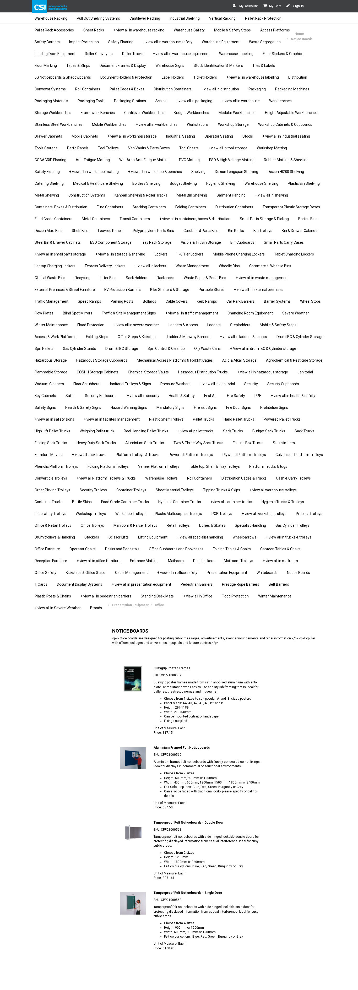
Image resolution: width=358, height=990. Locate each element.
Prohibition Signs (274, 407)
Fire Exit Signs (205, 407)
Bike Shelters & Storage (169, 289)
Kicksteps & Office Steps (86, 572)
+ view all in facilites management (112, 419)
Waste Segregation (265, 42)
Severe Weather (295, 313)
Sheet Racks (93, 30)
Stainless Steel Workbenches (59, 124)
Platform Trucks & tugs (268, 466)
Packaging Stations (130, 101)
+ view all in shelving (271, 195)
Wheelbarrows (244, 537)
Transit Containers (135, 219)
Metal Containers (96, 219)
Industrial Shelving (185, 18)
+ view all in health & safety (293, 396)
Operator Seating (218, 136)
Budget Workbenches (191, 113)
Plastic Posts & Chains (53, 596)
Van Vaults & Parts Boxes (149, 148)
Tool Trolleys (108, 148)
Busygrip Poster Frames (172, 668)
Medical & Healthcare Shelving (98, 183)
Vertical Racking (222, 18)
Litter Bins (108, 278)
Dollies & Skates (212, 525)
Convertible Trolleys (51, 478)
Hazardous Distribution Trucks (203, 372)
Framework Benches (98, 113)
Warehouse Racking (51, 18)
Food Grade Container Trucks (125, 502)
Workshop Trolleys (91, 514)
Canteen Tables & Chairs (280, 549)
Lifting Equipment (152, 537)
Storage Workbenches (53, 113)
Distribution (297, 77)
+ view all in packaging (194, 101)
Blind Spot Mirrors (77, 313)
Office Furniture (47, 549)
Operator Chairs (82, 549)
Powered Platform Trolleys (191, 455)
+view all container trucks (231, 502)
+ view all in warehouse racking (138, 30)
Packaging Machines (292, 89)
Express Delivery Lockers (105, 266)
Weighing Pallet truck (97, 431)
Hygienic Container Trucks (179, 502)
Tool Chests (189, 148)
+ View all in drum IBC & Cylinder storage (263, 348)
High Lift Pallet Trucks (52, 431)
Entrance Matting (144, 561)
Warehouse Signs (169, 65)
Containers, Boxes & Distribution (61, 207)
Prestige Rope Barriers (240, 584)
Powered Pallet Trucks (282, 419)
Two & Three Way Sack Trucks (198, 443)
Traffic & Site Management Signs (129, 313)
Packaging (257, 89)
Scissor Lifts (119, 537)
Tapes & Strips (78, 65)
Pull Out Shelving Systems (98, 18)
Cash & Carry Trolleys (293, 478)
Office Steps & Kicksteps (138, 337)
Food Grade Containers (53, 219)
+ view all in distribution (220, 89)
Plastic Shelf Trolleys (166, 419)
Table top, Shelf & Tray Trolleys (214, 466)
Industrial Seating (180, 136)
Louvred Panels (110, 231)
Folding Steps (97, 337)
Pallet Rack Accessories (54, 30)
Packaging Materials (51, 101)
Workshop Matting (272, 148)
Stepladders (240, 325)
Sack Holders (136, 278)
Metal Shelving (47, 195)
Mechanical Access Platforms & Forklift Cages (175, 360)
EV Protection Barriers (122, 289)
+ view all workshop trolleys (264, 514)
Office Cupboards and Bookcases (176, 549)
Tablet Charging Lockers (294, 254)
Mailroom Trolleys (238, 561)
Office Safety (45, 572)
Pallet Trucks (203, 419)
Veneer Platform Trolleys (159, 466)
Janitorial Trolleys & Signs (130, 384)
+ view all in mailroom (280, 561)
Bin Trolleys (262, 231)
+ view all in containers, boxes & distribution (194, 219)
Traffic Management (51, 301)
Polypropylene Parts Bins (153, 231)
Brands (96, 608)
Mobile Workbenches (109, 124)
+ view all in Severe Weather (58, 608)
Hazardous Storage (51, 360)
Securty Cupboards (283, 384)
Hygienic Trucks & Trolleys (283, 502)
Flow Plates (44, 313)
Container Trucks (49, 502)
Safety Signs (45, 407)
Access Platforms (275, 30)
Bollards (149, 301)
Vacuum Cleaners (49, 384)
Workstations (198, 124)
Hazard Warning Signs (129, 407)
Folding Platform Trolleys (108, 466)
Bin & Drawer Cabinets (300, 231)
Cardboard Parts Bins (201, 231)
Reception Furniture (51, 561)
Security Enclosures (101, 396)
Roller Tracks (132, 54)
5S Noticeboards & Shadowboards (63, 77)
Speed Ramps (89, 301)
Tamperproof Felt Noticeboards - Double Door (189, 822)
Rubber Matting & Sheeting (286, 160)
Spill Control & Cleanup (166, 348)
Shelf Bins (80, 231)
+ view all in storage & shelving (120, 254)
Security (251, 384)
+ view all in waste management (262, 278)
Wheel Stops (310, 301)
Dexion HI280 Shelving (286, 172)
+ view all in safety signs (54, 419)
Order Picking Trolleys (52, 490)
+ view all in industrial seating (286, 136)
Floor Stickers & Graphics (283, 54)
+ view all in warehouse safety (167, 42)
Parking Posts (122, 301)
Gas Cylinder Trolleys (292, 525)
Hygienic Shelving (220, 183)
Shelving (198, 172)
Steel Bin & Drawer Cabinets (58, 242)
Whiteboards (267, 572)
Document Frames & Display (123, 65)
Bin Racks (236, 231)
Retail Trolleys (178, 525)
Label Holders (173, 77)
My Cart (275, 6)
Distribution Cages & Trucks (244, 478)
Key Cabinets (45, 396)
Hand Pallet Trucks (239, 419)
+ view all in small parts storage (60, 254)
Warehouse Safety (189, 30)
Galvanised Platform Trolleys (299, 455)
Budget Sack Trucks (268, 431)
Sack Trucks (233, 431)
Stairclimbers (284, 443)
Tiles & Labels (263, 65)
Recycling (82, 278)
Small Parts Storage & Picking (264, 219)
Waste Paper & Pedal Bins (205, 278)
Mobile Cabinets (85, 136)
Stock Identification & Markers (218, 65)
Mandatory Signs (170, 407)
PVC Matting (189, 160)
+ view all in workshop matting (94, 172)
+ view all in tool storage (227, 148)
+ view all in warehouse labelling (252, 77)
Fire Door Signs (238, 407)
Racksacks (165, 278)
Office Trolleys (92, 525)
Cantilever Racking (144, 18)
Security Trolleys (93, 490)
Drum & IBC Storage (121, 348)
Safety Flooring (120, 42)
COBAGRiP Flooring (50, 160)
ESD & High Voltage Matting (231, 160)
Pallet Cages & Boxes (127, 89)
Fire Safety (236, 396)
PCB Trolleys (221, 514)
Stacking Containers (149, 207)
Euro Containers (110, 207)
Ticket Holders (205, 77)
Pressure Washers (175, 384)
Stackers (91, 537)
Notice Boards (298, 572)
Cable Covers (176, 301)
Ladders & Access (183, 325)
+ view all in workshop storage (132, 136)
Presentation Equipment (227, 572)
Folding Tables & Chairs (232, 549)
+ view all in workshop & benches (155, 172)
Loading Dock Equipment (55, 54)
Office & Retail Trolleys (53, 525)
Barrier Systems (277, 301)
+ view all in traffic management (191, 313)
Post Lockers (203, 561)
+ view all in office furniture (99, 561)
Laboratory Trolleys (50, 514)
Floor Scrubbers (86, 384)
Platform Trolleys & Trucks (137, 455)
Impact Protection (84, 42)
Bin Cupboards (242, 242)
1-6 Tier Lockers (190, 254)
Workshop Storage (233, 124)
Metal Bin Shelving (192, 195)
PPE (257, 396)
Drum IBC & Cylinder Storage (299, 337)
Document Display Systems (79, 584)
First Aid (211, 396)
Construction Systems (86, 195)
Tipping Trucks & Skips (221, 490)
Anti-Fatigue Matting (93, 160)
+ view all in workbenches (156, 124)
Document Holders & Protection (126, 77)
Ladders (214, 325)
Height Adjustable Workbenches (291, 113)
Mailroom (176, 561)
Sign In (298, 6)
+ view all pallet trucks (196, 431)
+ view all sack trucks (89, 455)
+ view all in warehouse (241, 101)
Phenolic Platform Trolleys (56, 466)
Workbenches (280, 101)
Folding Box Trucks (248, 443)
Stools (247, 136)
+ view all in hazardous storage (262, 372)
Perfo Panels (78, 148)
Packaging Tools (91, 101)
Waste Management (192, 266)
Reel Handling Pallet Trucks (146, 431)
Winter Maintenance (51, 325)
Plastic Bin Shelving (304, 183)
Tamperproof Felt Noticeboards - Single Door (188, 893)
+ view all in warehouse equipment (181, 54)
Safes (70, 396)
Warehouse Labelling (236, 54)
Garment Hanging (231, 195)
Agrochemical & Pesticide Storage (294, 360)
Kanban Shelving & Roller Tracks (141, 195)
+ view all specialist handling (200, 537)
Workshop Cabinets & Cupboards (285, 124)
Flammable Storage (51, 372)
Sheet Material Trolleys (175, 490)
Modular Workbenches (237, 113)
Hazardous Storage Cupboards (101, 360)
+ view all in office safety (177, 572)
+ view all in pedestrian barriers (105, 596)
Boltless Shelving (146, 183)
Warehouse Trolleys (161, 478)
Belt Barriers (279, 584)
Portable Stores (212, 289)
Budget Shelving (183, 183)
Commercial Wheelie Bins (270, 266)
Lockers (161, 254)
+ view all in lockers (150, 266)
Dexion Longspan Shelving (236, 172)
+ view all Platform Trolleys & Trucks (106, 478)
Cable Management (131, 572)
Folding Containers (190, 207)
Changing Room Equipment (250, 313)
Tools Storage (46, 148)
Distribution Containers (173, 89)
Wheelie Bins (229, 266)
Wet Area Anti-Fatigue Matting (144, 160)
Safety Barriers (47, 42)
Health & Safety (182, 396)
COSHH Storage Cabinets (97, 372)
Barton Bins (307, 219)
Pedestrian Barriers (197, 584)
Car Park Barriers (240, 301)
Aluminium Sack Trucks (144, 443)
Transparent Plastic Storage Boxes (291, 207)
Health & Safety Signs (83, 407)
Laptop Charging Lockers (55, 266)
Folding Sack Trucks (51, 443)
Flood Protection (90, 325)
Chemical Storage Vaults (148, 372)
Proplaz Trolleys (309, 514)
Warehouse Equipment (221, 42)
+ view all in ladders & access (243, 337)
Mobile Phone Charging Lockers (239, 254)
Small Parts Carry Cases (284, 242)
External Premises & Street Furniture (65, 289)
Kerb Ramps (207, 301)
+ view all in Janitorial (217, 384)
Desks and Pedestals (122, 549)
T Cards (41, 584)
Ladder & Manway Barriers (188, 337)
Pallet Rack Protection (263, 18)
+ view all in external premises (258, 289)
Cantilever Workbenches (144, 113)
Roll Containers (87, 89)
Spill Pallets (44, 348)
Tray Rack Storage (156, 242)
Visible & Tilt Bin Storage (201, 242)
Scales (160, 101)
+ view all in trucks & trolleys (288, 537)
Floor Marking (46, 65)
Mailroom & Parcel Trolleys (135, 525)
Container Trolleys (131, 490)
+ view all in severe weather (136, 325)
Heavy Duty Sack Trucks (96, 443)
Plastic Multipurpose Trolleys (178, 514)
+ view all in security (143, 396)
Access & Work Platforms (56, 337)
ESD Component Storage (111, 242)
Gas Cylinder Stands (79, 348)
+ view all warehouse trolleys (273, 490)
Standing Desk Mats (157, 596)
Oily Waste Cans (207, 348)
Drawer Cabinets (48, 136)
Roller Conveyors (99, 54)
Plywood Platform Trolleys (244, 455)
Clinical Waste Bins (50, 278)
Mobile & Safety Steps (232, 30)
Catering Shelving (49, 183)
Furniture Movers (49, 455)
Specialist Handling (250, 525)
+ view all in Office (197, 596)
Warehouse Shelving (261, 183)
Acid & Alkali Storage (239, 360)
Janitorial (305, 372)
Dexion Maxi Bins (48, 231)
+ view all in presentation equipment (141, 584)
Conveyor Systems (50, 89)
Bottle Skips (82, 502)
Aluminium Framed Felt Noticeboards (182, 747)
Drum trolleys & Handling (55, 537)
